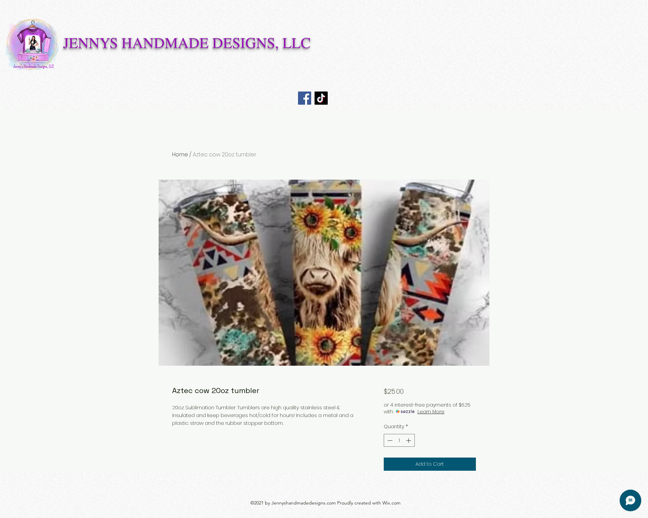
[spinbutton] (399, 440)
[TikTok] (321, 98)
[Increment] (409, 440)
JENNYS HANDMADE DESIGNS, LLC (186, 42)
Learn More (430, 411)
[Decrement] (389, 440)
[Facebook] (304, 98)
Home (180, 154)
